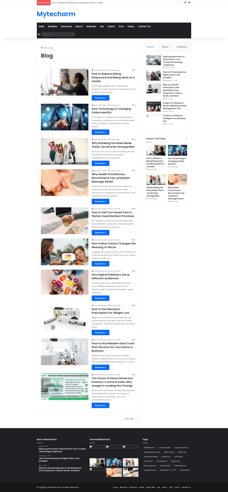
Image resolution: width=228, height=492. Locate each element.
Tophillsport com (180, 466)
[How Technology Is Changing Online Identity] (64, 117)
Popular (150, 47)
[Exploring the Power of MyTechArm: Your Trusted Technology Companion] (153, 60)
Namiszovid (148, 461)
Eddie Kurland (169, 452)
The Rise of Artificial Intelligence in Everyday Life (174, 118)
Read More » (100, 98)
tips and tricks (165, 466)
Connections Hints (181, 448)
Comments (182, 47)
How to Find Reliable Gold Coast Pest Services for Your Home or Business (113, 347)
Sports (111, 26)
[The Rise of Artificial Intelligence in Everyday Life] (153, 119)
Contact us (144, 26)
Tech (121, 26)
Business (52, 26)
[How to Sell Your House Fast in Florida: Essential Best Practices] (64, 220)
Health (79, 26)
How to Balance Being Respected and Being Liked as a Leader (113, 77)
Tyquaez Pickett (150, 470)
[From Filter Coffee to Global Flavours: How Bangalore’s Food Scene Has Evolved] (97, 450)
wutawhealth (184, 470)
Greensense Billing (151, 457)
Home (41, 26)
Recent (165, 47)
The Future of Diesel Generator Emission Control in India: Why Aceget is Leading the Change (112, 381)
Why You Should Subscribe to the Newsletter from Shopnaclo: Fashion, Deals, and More (173, 90)
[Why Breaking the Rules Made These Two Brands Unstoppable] (64, 151)
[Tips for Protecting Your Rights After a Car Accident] (153, 76)
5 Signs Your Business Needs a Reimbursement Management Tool (175, 106)
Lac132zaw (178, 457)
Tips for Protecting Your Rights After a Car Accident (174, 75)
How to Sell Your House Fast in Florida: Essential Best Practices (113, 214)
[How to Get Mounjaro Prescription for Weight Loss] (64, 317)
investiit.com (166, 457)
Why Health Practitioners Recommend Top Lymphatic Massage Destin (111, 177)
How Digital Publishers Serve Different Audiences (111, 276)
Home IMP (91, 26)
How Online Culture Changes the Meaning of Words (114, 245)
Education (66, 26)
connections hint (165, 448)
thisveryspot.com (150, 466)
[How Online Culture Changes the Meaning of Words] (64, 251)
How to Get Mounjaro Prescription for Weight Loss (110, 311)
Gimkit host (182, 452)
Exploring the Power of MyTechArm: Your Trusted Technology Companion (174, 60)
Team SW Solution (100, 70)
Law (102, 26)
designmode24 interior (152, 452)
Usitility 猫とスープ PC (168, 470)
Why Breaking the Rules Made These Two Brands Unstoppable (113, 145)
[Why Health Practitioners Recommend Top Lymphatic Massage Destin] (64, 182)
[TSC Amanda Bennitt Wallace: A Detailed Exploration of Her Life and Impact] (130, 449)
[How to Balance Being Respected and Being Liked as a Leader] (64, 82)
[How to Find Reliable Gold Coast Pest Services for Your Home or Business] (64, 351)
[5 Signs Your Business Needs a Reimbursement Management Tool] (153, 107)
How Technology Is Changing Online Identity (70, 3)
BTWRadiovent (149, 448)
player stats (175, 461)
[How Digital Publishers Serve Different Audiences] (64, 282)
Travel (131, 26)
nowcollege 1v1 (162, 461)
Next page (129, 419)
